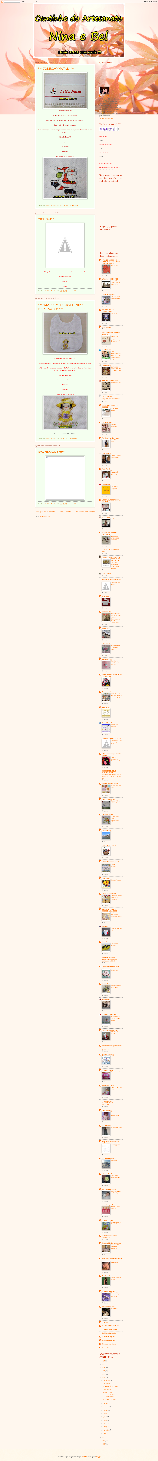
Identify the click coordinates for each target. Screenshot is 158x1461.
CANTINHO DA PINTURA (110, 1326)
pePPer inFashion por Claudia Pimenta (111, 755)
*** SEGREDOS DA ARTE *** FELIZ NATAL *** (112, 675)
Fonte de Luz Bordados (109, 1189)
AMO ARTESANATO (109, 846)
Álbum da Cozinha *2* (109, 894)
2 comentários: (73, 291)
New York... (114, 832)
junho (105, 1417)
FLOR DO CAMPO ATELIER (111, 738)
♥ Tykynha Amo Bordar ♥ (110, 1030)
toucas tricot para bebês (116, 786)
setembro (106, 1407)
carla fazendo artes (108, 1086)
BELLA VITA (106, 1347)
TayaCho (84, 1457)
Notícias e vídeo (115, 519)
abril (105, 1423)
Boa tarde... (114, 313)
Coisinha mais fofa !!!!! (116, 929)
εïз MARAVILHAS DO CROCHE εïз (109, 533)
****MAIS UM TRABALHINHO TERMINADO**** (60, 306)
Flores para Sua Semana (115, 583)
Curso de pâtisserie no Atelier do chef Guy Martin (115, 760)
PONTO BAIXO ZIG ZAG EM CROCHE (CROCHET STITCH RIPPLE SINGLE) (116, 563)
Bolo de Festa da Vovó (116, 881)
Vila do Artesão (107, 396)
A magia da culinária (108, 1340)
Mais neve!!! (114, 1160)
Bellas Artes (105, 707)
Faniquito (105, 926)
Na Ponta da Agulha (108, 1337)
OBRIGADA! (47, 219)
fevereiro (106, 1430)
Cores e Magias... (107, 574)
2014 (103, 1367)
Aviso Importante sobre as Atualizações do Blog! (109, 960)
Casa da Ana (106, 984)
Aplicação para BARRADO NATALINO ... (115, 472)
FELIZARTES (106, 1126)
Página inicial (65, 511)
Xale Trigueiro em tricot (116, 441)
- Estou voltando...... (114, 865)
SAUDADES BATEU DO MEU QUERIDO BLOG (116, 369)
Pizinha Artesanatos (108, 294)
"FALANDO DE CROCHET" (111, 557)
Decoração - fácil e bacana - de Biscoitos (116, 897)
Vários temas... (106, 830)
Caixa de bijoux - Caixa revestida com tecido (116, 1295)
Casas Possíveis (106, 453)
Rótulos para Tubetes (114, 944)
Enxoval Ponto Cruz (108, 723)
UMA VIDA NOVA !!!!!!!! (116, 1088)
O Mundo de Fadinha (108, 1307)
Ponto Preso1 (106, 469)
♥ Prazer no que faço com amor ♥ (111, 1046)
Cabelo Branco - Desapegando (115, 456)
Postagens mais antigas (85, 511)
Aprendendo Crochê (108, 957)
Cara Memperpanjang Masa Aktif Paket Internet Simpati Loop (116, 355)
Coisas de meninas (116, 1072)
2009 (103, 1441)
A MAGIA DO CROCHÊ (110, 279)
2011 (103, 1377)
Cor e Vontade (106, 327)
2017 (103, 1361)
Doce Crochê (106, 999)
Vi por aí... (105, 1322)
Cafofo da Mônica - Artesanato (111, 1243)
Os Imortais (114, 970)
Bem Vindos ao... (107, 659)
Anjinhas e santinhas (114, 425)
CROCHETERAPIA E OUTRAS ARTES (109, 772)
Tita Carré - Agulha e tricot (110, 438)
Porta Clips (114, 1308)
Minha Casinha (107, 1101)
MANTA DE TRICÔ (114, 410)
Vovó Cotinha (106, 878)
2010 (103, 1437)
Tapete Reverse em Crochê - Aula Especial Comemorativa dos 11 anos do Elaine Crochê (116, 618)
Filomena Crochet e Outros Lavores (110, 862)
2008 (103, 1444)
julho (105, 1413)
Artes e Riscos (106, 644)
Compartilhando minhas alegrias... (116, 1192)
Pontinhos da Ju (107, 1110)
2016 (103, 1364)
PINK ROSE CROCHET (110, 381)
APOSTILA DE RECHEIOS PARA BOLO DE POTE (116, 695)
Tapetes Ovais (115, 265)
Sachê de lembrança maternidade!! (115, 1114)
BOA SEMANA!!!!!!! (52, 452)
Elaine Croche (106, 612)
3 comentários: (74, 205)
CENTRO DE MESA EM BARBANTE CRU (116, 1246)
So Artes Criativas (107, 1070)
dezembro (107, 1380)
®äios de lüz (105, 596)
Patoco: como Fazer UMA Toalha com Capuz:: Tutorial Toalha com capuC (111, 776)
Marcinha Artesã (107, 942)
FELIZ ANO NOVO (114, 1033)
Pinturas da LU (106, 365)
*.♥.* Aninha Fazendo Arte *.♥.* (110, 967)
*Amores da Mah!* (108, 1220)
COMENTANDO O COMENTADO (108, 311)
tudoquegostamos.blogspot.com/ (112, 1259)
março (106, 1427)
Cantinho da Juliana (108, 1291)
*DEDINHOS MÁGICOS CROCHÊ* (110, 406)
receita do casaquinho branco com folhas (116, 914)
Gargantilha (114, 1262)
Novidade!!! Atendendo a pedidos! (114, 488)
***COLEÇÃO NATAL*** (56, 68)
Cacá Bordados (106, 350)
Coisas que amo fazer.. (109, 1344)
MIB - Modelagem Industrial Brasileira (111, 333)
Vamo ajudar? (106, 1237)
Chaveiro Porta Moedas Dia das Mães (115, 298)
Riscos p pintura (115, 1145)
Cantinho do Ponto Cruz (109, 1236)
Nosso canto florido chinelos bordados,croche (110, 1142)
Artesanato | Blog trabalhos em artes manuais (111, 580)
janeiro (106, 1433)
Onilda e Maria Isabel (108, 96)
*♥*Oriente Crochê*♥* (109, 1158)
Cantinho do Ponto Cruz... (110, 1329)
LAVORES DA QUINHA (109, 1015)
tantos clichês (106, 628)
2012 (103, 1374)
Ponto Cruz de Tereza (108, 799)
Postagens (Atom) (45, 516)
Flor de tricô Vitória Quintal (115, 1176)
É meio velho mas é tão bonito (116, 986)
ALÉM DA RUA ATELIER (110, 550)
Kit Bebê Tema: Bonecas (115, 1207)
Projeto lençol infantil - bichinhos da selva (115, 819)
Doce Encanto (106, 1276)
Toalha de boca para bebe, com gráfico (115, 1018)
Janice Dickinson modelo (116, 1278)
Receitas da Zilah (107, 692)
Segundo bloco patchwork (115, 802)
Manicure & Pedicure (114, 725)
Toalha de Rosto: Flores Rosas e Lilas (116, 647)
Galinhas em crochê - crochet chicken (115, 663)
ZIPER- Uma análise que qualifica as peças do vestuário (116, 339)
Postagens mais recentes (45, 511)
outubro (106, 1403)
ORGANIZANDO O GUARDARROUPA (107, 1104)
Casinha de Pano (107, 422)
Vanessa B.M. (106, 484)
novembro (107, 1384)
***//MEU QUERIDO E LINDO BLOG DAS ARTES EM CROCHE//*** (111, 262)
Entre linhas (106, 517)
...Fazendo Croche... (108, 1174)
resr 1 (103, 552)
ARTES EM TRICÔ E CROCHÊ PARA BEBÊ (109, 910)
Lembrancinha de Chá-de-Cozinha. (116, 1223)
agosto (106, 1410)
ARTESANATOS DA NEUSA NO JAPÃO (111, 501)
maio (105, 1420)
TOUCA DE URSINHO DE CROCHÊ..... (115, 538)
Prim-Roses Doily (116, 382)
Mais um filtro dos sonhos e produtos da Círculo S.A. (116, 742)
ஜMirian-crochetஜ (108, 1055)
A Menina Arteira (107, 815)
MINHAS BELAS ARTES (110, 784)
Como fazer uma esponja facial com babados (111, 399)
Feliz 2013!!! (105, 1049)
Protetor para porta (116, 1127)
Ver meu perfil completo (106, 118)
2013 (103, 1371)
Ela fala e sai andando (109, 1333)
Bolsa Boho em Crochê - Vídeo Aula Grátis (115, 282)
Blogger (98, 1457)
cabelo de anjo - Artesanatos (111, 1205)
